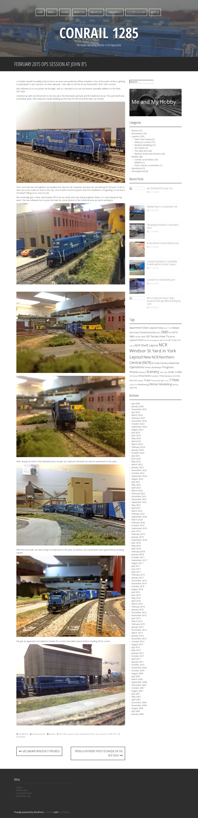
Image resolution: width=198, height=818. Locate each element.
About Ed (155, 12)
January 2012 (137, 653)
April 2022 (136, 487)
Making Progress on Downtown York (162, 206)
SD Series (133, 376)
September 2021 (139, 502)
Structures (144, 375)
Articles (52, 734)
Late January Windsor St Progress (41, 751)
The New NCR (141, 150)
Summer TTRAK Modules (161, 376)
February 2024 (138, 447)
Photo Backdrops (153, 367)
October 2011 (137, 656)
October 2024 (137, 423)
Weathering (143, 384)
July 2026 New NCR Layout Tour (160, 188)
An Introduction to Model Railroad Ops (163, 243)
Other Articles (115, 12)
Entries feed (21, 790)
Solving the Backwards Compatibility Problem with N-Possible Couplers (162, 263)
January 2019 (137, 537)
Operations (79, 12)
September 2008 (139, 682)
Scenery (153, 371)
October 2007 (137, 688)
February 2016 (138, 606)
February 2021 (138, 513)
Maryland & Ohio (87, 734)
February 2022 (138, 493)
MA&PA (138, 162)
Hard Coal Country (143, 139)
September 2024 (139, 426)
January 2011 (137, 661)
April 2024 (136, 441)
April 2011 (136, 659)
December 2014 (139, 629)
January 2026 (137, 406)
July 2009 (135, 676)
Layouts (65, 12)
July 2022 (135, 481)
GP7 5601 (63, 734)
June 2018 (136, 542)
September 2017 (139, 560)
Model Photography (151, 340)
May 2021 (136, 505)
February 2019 (138, 534)
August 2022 (137, 479)
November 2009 (139, 667)
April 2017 (136, 571)
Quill (56, 812)
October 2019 (137, 525)
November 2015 (139, 615)
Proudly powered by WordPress (29, 812)
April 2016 (136, 600)
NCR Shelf (139, 148)
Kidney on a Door (142, 142)
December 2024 (139, 421)
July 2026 (135, 403)
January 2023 (137, 467)
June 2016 (136, 595)
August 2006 (137, 708)
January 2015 (137, 627)
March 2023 (137, 464)
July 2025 (135, 412)
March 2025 (137, 415)
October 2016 (137, 586)
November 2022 (139, 470)
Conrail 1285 (99, 33)
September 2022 (139, 476)
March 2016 (137, 603)
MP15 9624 (164, 340)
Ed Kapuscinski (38, 734)
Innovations (96, 12)
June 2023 (136, 458)
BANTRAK (134, 332)
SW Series (138, 380)
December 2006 (139, 702)
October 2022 (137, 473)
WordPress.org (23, 796)
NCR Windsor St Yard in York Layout (152, 351)
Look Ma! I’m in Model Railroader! (161, 279)
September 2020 (139, 516)
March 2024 (137, 444)
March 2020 (137, 519)
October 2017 (137, 557)
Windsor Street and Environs (147, 153)
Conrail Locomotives (144, 159)
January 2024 (137, 450)
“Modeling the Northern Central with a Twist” (163, 226)
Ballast (175, 327)
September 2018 (139, 540)
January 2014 (137, 635)
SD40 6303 (163, 372)
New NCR (151, 357)
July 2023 (135, 455)
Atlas (160, 327)
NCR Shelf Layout (146, 345)
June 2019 (136, 531)
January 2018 (137, 554)
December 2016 (139, 580)
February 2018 (138, 551)
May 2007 (136, 696)
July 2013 (135, 647)
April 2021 (136, 508)
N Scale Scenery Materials (165, 363)
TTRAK (174, 380)
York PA (133, 387)
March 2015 (137, 621)
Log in (19, 787)
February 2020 (138, 522)
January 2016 (137, 609)
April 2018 (136, 548)
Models (52, 12)
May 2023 (136, 461)
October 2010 (137, 664)
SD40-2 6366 (175, 372)
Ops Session (101, 734)
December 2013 (139, 638)
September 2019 (139, 528)
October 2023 (137, 452)
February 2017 (138, 574)
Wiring (175, 384)
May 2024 (136, 438)
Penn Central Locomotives (146, 165)
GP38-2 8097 (140, 337)
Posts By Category (136, 12)
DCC (159, 332)
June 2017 (136, 569)
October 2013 (137, 641)
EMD (164, 332)
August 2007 (137, 690)
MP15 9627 (173, 340)
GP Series (152, 336)
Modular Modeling (142, 145)
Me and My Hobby (153, 101)
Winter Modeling (160, 384)
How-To (164, 336)
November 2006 (139, 705)
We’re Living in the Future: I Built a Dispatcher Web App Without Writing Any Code (164, 300)
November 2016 (139, 583)
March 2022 (137, 490)
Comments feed (23, 793)
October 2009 (137, 670)
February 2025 (138, 418)
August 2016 (137, 589)
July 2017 (135, 566)
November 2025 (139, 409)
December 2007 (139, 685)
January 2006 (137, 714)
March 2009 (137, 679)
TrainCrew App (157, 380)
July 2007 (135, 693)
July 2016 (135, 592)
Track (147, 380)
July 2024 (135, 432)
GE (170, 332)
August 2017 (137, 563)
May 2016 (136, 598)
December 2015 (139, 612)
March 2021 (137, 510)
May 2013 (136, 650)
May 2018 (136, 545)
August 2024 (137, 429)
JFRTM (172, 337)
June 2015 (136, 618)
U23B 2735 (112, 734)
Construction (148, 332)
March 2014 (137, 632)
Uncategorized (138, 171)
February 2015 (138, 624)
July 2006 (135, 711)
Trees (167, 381)
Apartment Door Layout (143, 327)
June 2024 (136, 435)
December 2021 (139, 496)
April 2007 (136, 699)
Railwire (142, 372)
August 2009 (137, 673)
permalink (20, 736)
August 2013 (137, 644)
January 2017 (137, 577)
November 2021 (139, 499)
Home (40, 12)
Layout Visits (73, 734)
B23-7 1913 (168, 328)
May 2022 (136, 484)
